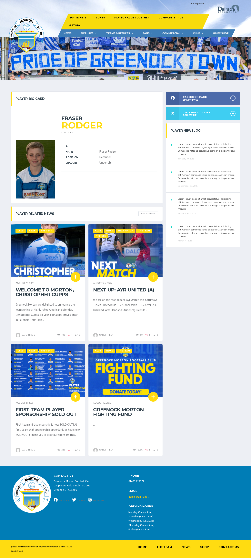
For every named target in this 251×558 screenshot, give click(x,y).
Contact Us (228, 547)
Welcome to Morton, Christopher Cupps (45, 292)
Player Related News (34, 214)
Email (132, 491)
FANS (146, 33)
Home (142, 547)
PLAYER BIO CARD (30, 99)
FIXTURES (87, 33)
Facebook (64, 501)
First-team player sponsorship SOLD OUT (46, 412)
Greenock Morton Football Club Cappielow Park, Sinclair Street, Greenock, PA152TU (72, 485)
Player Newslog (186, 130)
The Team (164, 547)
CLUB (196, 33)
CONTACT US (64, 475)
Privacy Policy (50, 547)
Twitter (81, 501)
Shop (204, 547)
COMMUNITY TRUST (171, 17)
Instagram (98, 501)
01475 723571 (136, 481)
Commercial (171, 33)
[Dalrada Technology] (227, 10)
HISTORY (74, 25)
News (67, 33)
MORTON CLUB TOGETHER (131, 17)
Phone (133, 475)
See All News (148, 214)
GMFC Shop (221, 33)
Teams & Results (118, 33)
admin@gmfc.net (138, 497)
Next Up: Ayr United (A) (123, 290)
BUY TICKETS (77, 17)
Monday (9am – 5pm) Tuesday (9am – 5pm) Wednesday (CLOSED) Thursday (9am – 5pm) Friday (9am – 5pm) (141, 521)
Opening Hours (140, 506)
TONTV (100, 17)
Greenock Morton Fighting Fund (118, 412)
